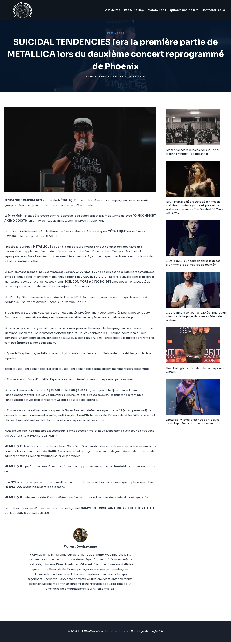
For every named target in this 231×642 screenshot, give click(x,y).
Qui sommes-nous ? (184, 10)
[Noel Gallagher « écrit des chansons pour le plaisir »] (196, 345)
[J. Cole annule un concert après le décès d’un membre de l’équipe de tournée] (196, 238)
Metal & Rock (157, 10)
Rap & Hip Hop (134, 10)
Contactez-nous (213, 10)
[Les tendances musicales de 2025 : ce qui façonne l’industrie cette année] (196, 127)
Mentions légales (117, 631)
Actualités (112, 10)
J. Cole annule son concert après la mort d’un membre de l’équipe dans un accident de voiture (196, 316)
